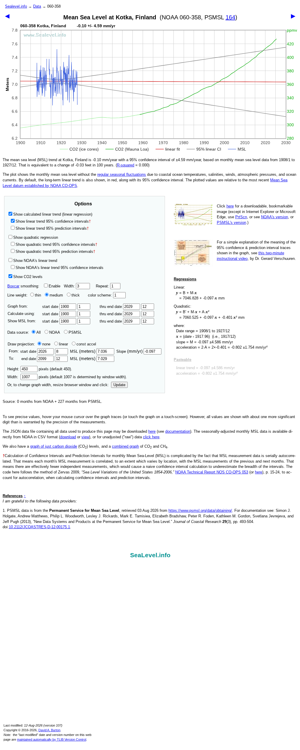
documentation (177, 431)
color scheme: (100, 295)
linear (63, 344)
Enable (54, 286)
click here (151, 437)
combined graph (125, 446)
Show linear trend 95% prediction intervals (52, 228)
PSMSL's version (231, 222)
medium (56, 295)
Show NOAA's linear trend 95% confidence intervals (59, 267)
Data (37, 6)
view (85, 437)
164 (230, 17)
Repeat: (103, 286)
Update (119, 385)
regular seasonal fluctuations (121, 174)
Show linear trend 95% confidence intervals (52, 221)
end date (28, 359)
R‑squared (125, 165)
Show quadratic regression (35, 237)
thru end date (111, 306)
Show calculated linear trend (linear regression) (52, 214)
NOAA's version (274, 217)
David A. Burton (49, 730)
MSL (83, 351)
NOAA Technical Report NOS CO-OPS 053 (211, 472)
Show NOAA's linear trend (35, 260)
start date (50, 306)
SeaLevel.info (150, 555)
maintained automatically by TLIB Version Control (51, 739)
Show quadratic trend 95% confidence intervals (56, 244)
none (46, 344)
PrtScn (241, 217)
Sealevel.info (16, 6)
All (38, 332)
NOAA (54, 332)
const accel (86, 344)
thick (76, 295)
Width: (70, 286)
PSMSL (75, 332)
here (230, 206)
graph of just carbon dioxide (53, 446)
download (68, 437)
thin (38, 295)
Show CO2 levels (27, 277)
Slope (129, 351)
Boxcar (13, 286)
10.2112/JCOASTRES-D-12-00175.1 (39, 527)
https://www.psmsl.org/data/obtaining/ (200, 510)
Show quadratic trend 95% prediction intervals (55, 251)
